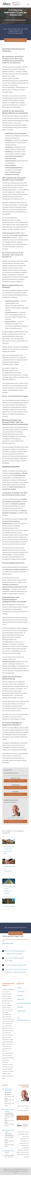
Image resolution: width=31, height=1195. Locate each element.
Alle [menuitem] (3, 940)
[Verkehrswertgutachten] (8, 901)
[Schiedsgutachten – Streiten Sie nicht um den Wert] (8, 841)
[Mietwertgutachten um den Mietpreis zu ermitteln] (8, 881)
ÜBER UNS (20, 1007)
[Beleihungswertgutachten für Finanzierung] (8, 861)
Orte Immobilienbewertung (23, 1019)
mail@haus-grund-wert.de (9, 1151)
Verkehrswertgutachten (11, 906)
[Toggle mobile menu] (28, 4)
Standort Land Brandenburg (8, 1089)
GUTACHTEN (21, 991)
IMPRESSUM (21, 999)
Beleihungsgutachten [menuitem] (7, 943)
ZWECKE (20, 995)
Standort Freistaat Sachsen (9, 1110)
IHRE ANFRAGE (22, 1011)
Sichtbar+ (15, 1172)
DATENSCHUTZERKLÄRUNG (23, 1003)
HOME (19, 987)
